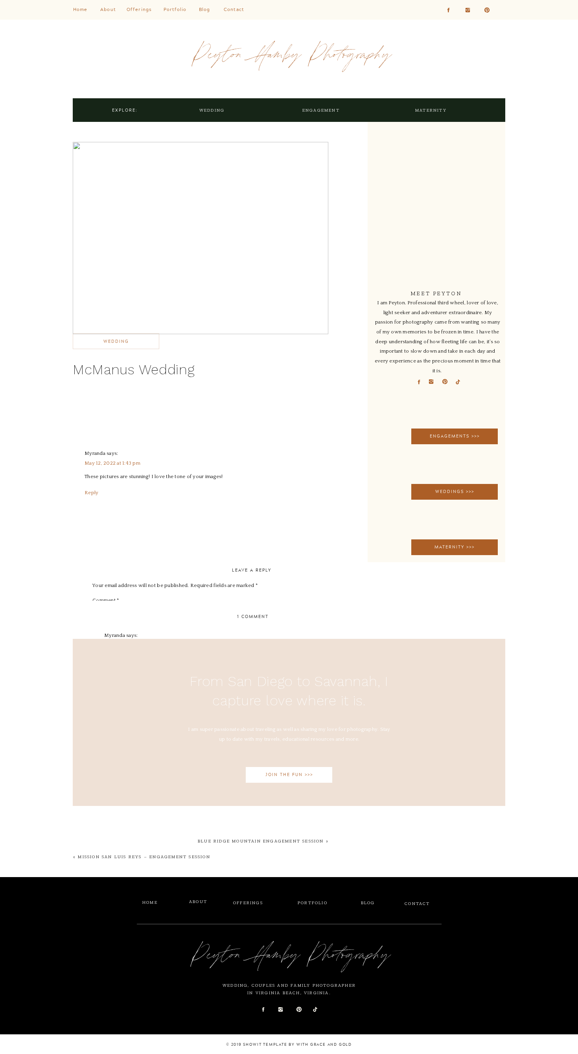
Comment (105, 600)
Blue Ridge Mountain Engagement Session (261, 841)
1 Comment (253, 616)
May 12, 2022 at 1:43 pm (112, 463)
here (125, 433)
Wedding (116, 341)
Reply (91, 492)
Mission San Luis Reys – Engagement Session (144, 856)
